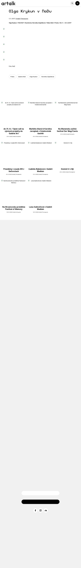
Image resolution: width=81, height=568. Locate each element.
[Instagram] (40, 510)
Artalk (18, 19)
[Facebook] (35, 510)
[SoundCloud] (46, 510)
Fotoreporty (24, 19)
